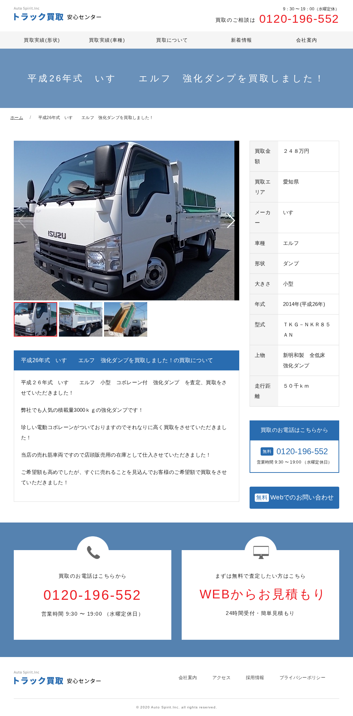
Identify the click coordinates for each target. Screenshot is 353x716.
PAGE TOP (335, 705)
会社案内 (306, 40)
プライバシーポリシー (302, 677)
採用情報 (255, 677)
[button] (231, 220)
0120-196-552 (277, 16)
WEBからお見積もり (263, 594)
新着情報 (241, 40)
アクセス (221, 677)
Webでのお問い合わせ (295, 497)
